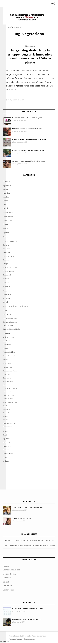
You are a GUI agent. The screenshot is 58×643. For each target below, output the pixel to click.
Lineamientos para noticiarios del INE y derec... (28, 118)
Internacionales (8, 381)
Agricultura (7, 186)
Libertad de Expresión (10, 388)
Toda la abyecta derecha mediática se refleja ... (28, 507)
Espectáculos (7, 275)
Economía (6, 249)
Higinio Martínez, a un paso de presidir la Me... (27, 129)
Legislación (7, 314)
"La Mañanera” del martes (21, 518)
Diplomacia (6, 374)
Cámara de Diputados (10, 318)
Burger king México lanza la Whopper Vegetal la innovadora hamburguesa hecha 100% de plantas (30, 56)
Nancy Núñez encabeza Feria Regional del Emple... (29, 139)
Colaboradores (8, 217)
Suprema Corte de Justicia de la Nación (15, 306)
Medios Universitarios (10, 402)
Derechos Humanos (10, 241)
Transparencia (7, 427)
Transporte (7, 446)
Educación (6, 252)
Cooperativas (7, 220)
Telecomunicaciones (9, 423)
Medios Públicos (8, 399)
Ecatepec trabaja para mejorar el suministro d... (28, 150)
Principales (7, 363)
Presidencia (6, 409)
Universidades (8, 454)
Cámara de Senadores (10, 322)
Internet (6, 582)
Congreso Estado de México (11, 329)
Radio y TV (6, 413)
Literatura (6, 333)
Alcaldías (6, 189)
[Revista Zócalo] (29, 18)
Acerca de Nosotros (16, 639)
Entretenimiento (8, 271)
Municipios (7, 345)
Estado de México (8, 212)
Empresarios (7, 378)
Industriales (7, 298)
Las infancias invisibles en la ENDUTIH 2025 (27, 619)
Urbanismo (7, 457)
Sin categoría (30, 46)
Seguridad (6, 439)
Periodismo (6, 406)
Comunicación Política (10, 371)
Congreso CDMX (8, 326)
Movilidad (6, 341)
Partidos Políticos (9, 352)
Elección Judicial (9, 256)
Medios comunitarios (9, 395)
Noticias (6, 566)
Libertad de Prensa (9, 392)
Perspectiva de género (10, 356)
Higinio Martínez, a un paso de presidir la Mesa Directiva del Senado (29, 545)
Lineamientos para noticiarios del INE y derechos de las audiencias (28, 540)
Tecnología (6, 442)
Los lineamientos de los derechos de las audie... (28, 608)
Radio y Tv (7, 578)
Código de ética (29, 639)
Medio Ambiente (8, 337)
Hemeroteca (7, 295)
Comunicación (7, 367)
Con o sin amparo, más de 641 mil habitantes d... (28, 161)
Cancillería (6, 193)
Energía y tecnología (10, 267)
